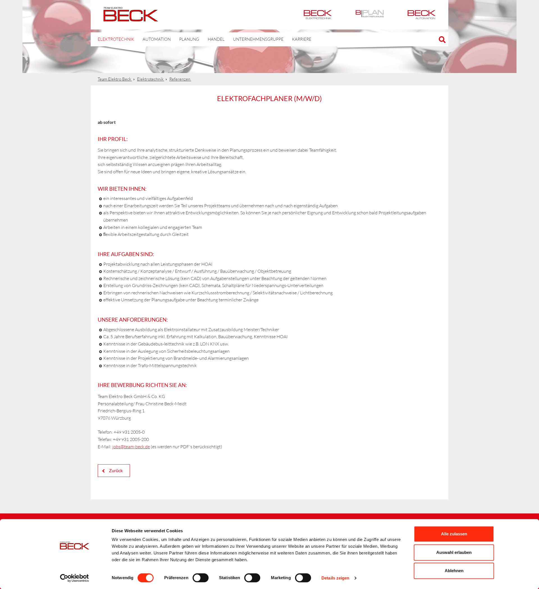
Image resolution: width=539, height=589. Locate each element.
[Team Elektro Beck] (130, 18)
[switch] (201, 577)
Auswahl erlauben (454, 552)
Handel (216, 39)
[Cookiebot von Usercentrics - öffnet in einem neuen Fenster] (74, 578)
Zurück (115, 470)
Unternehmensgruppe (258, 39)
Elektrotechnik (318, 14)
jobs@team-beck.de (131, 446)
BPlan (370, 14)
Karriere (301, 39)
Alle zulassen (454, 533)
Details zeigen (335, 578)
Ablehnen (454, 570)
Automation (422, 14)
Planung (189, 39)
